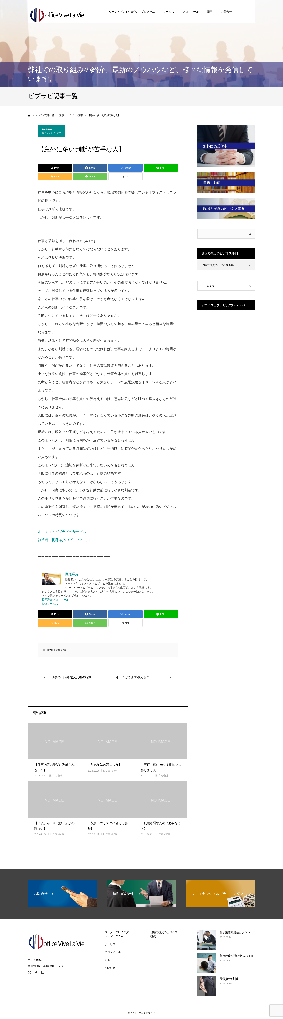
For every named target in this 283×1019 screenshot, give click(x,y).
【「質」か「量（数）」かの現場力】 (54, 825)
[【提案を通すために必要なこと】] (160, 799)
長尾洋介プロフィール (55, 599)
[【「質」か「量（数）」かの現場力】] (54, 799)
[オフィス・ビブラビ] (57, 11)
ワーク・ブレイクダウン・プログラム (132, 11)
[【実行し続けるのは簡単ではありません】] (160, 741)
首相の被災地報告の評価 (237, 955)
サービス (168, 11)
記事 (210, 11)
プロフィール (191, 11)
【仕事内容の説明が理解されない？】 (54, 767)
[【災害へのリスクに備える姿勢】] (107, 799)
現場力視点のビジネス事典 (217, 265)
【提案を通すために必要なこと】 (161, 825)
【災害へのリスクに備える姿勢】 (108, 825)
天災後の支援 (229, 979)
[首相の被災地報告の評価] (206, 963)
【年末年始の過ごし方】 (104, 764)
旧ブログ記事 (48, 132)
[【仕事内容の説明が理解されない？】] (54, 741)
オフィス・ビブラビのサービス (62, 532)
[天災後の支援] (206, 986)
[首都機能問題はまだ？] (206, 940)
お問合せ (226, 11)
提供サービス (50, 603)
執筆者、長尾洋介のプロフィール (64, 540)
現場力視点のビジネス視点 (163, 934)
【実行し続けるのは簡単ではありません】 (161, 767)
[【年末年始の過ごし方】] (107, 741)
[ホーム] (29, 115)
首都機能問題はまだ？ (235, 932)
